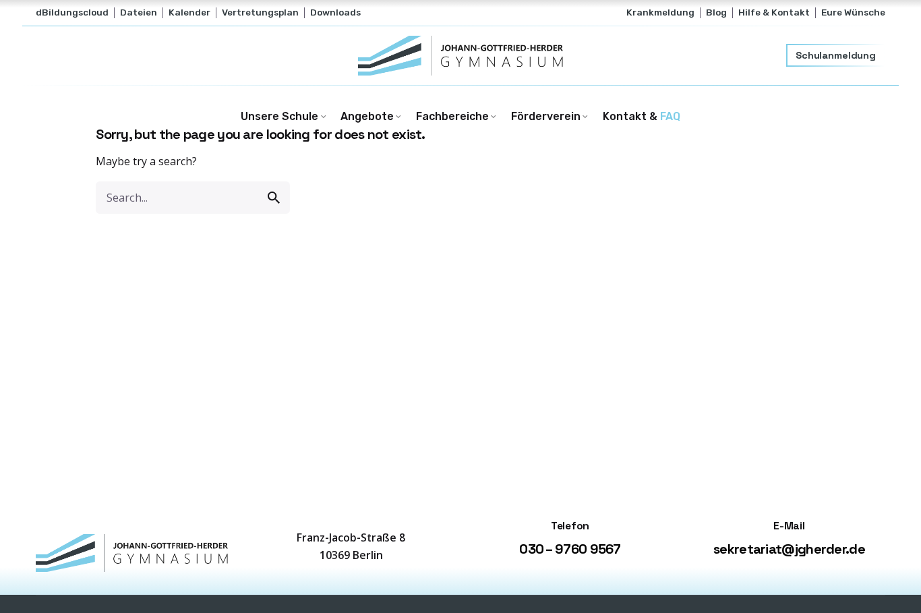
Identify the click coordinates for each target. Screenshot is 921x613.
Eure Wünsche (853, 12)
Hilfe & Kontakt (774, 12)
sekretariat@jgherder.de (789, 549)
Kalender (189, 12)
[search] (274, 197)
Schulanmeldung (836, 55)
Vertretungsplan (260, 12)
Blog (716, 12)
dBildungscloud (72, 12)
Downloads (335, 12)
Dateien (138, 12)
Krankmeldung (660, 12)
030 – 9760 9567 (570, 549)
